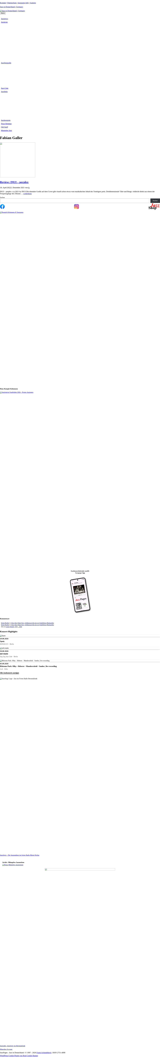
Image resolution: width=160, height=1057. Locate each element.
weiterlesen (27, 194)
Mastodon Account (6, 1049)
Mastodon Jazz (6, 130)
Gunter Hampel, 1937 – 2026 (14, 627)
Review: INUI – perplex (14, 182)
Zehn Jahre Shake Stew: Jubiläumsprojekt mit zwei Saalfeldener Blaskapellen (32, 623)
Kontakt (3, 3)
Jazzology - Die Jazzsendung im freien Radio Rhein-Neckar (19, 855)
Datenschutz (12, 3)
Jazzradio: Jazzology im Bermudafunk (12, 1046)
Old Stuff (4, 127)
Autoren (33, 3)
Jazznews (4, 19)
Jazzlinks (4, 92)
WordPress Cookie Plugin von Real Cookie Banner (19, 1056)
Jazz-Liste (4, 88)
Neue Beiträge (6, 124)
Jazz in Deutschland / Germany (11, 7)
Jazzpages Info (23, 3)
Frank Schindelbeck (44, 1053)
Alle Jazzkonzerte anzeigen (9, 673)
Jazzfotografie (6, 63)
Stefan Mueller (5, 623)
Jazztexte (4, 22)
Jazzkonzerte (5, 120)
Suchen (2, 197)
